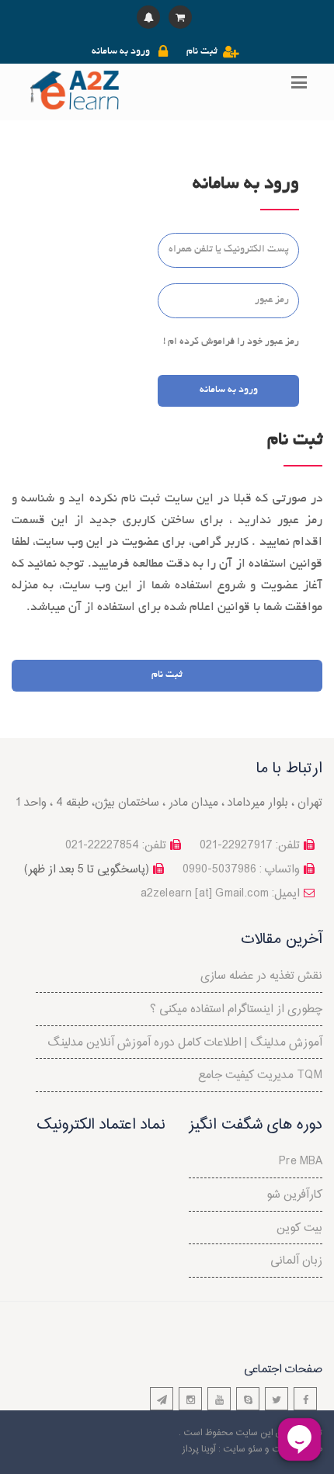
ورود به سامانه (121, 52)
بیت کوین (299, 1228)
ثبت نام (201, 52)
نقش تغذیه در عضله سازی (261, 976)
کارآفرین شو (294, 1195)
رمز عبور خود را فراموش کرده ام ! (231, 342)
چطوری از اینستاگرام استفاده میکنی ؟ (236, 1009)
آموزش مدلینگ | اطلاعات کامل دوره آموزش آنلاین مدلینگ (184, 1043)
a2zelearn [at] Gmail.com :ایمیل (220, 893)
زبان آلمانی (296, 1261)
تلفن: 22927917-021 (250, 845)
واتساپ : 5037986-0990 (241, 869)
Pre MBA (300, 1161)
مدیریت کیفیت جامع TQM (260, 1075)
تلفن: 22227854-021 (115, 845)
